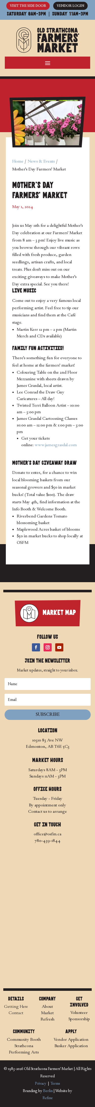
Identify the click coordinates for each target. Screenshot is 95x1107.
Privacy (40, 1083)
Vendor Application (71, 1039)
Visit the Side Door (28, 6)
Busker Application (71, 1045)
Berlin (48, 1090)
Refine (48, 1098)
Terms (55, 1083)
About (47, 1006)
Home (17, 161)
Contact (16, 1012)
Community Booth (24, 1039)
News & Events (41, 161)
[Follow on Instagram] (48, 647)
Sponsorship (79, 1019)
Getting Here (16, 1006)
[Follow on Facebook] (36, 647)
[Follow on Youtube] (59, 647)
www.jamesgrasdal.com (56, 444)
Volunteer (79, 1012)
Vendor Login (70, 6)
